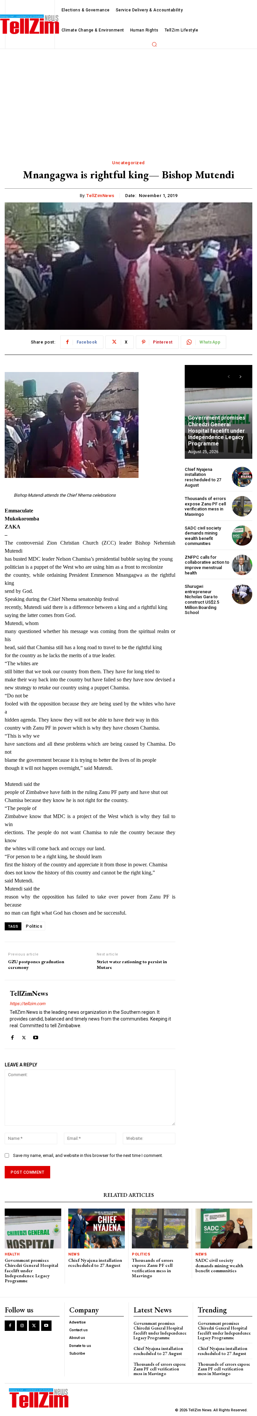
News (74, 1254)
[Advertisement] (128, 99)
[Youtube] (35, 1036)
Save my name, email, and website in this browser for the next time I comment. (88, 1155)
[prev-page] (229, 377)
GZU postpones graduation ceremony (36, 964)
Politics (34, 926)
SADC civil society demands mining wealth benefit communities (203, 536)
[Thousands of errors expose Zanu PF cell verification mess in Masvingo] (242, 506)
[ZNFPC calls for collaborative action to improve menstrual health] (242, 565)
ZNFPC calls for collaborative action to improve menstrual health (207, 565)
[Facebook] (12, 1036)
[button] (154, 44)
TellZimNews (100, 195)
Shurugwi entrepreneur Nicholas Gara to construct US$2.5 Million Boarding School (202, 599)
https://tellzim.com (27, 1003)
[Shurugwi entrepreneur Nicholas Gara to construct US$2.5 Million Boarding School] (242, 594)
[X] (23, 1036)
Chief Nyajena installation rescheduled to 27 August (203, 477)
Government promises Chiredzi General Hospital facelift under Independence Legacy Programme (216, 431)
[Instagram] (22, 1325)
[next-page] (241, 377)
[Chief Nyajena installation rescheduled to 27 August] (242, 477)
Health (12, 1254)
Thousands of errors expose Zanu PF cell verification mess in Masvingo (205, 506)
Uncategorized (128, 162)
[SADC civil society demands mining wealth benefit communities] (242, 536)
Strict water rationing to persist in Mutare (132, 964)
